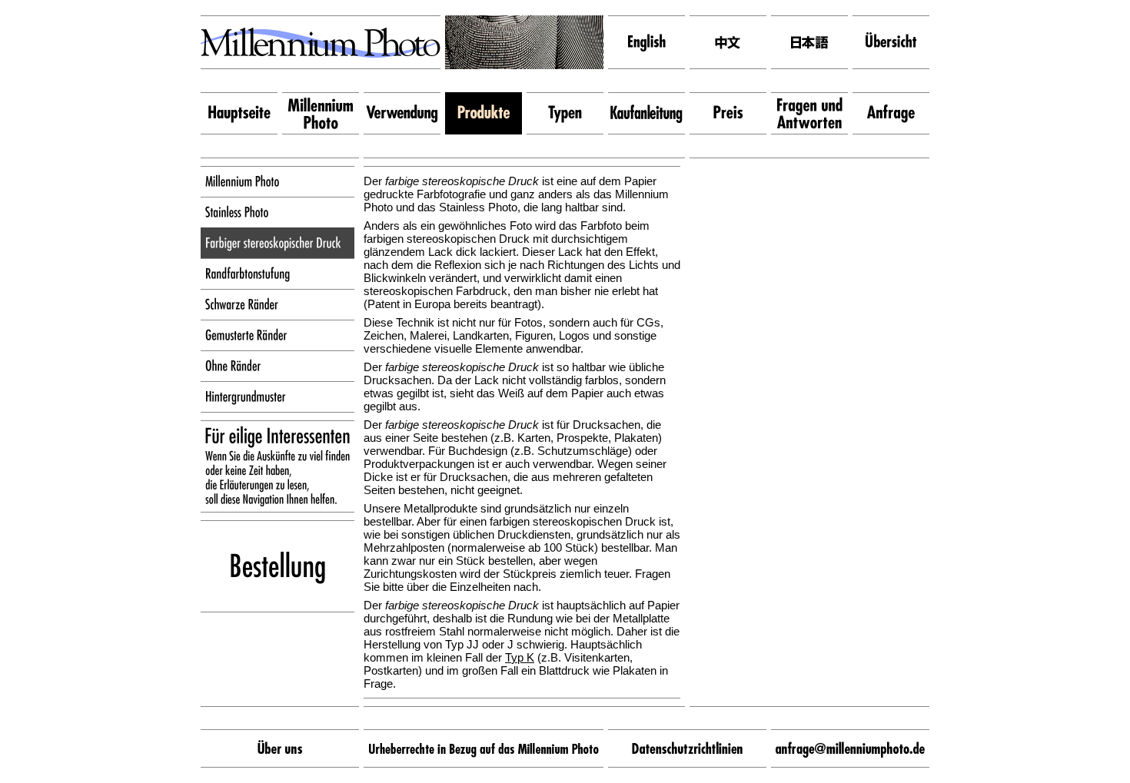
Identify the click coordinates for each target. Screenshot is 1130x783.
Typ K (519, 657)
